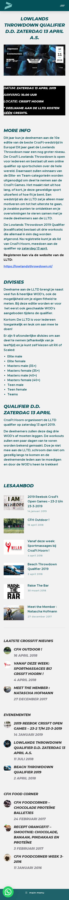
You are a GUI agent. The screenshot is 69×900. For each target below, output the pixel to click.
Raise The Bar (38, 585)
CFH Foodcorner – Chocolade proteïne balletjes (34, 808)
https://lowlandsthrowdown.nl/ (28, 266)
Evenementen (14, 54)
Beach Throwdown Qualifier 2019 (42, 567)
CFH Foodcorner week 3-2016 (38, 859)
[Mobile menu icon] (62, 5)
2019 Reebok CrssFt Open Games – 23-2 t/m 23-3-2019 (45, 501)
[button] (8, 891)
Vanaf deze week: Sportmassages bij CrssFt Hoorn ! (42, 545)
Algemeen (12, 49)
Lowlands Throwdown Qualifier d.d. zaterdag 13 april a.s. (39, 748)
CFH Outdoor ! (38, 520)
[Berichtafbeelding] (14, 502)
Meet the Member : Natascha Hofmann (42, 609)
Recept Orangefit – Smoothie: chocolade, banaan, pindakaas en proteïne (36, 835)
